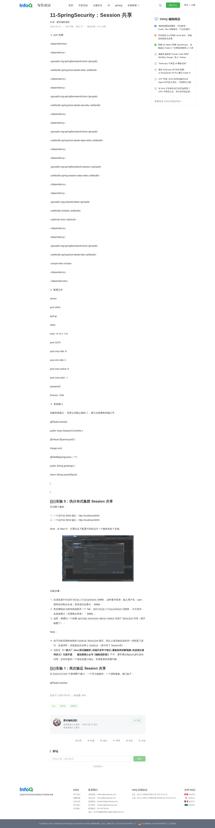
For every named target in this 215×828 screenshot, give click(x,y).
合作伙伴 (76, 801)
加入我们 (76, 805)
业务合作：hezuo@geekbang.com (102, 798)
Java (53, 706)
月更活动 (83, 5)
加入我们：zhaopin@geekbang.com (102, 805)
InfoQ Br (191, 805)
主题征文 (97, 5)
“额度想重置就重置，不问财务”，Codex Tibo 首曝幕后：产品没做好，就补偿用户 (175, 28)
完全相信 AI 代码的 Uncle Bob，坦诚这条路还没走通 (175, 37)
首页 (70, 5)
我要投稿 (76, 798)
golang (118, 5)
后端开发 (73, 706)
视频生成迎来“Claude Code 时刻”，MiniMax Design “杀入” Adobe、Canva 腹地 (174, 56)
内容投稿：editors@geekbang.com (102, 794)
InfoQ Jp (191, 798)
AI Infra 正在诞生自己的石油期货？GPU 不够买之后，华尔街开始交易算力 (175, 90)
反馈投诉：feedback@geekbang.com (103, 801)
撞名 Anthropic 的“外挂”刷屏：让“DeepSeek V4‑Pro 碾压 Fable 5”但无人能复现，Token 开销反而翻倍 (175, 71)
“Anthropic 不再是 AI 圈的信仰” (172, 63)
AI (109, 5)
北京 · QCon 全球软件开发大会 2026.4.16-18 (149, 794)
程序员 (62, 706)
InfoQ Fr (191, 801)
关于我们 (76, 794)
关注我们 (76, 808)
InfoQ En (191, 794)
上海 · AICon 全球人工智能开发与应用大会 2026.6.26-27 (154, 798)
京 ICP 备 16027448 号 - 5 (125, 824)
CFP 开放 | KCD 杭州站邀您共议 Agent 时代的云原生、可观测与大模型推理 (175, 81)
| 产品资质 (172, 824)
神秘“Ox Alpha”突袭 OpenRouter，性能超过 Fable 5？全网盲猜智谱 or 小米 (175, 46)
